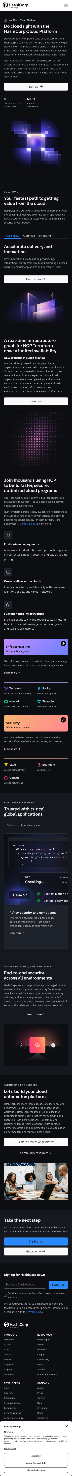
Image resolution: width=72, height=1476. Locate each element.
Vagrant (8, 1369)
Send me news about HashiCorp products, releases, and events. (37, 1295)
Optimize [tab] (29, 236)
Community (43, 1359)
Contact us (42, 1417)
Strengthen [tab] (46, 236)
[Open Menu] (66, 5)
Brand (40, 1412)
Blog (39, 1402)
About (40, 1387)
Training (41, 1369)
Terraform (9, 1339)
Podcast (41, 1364)
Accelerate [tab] (12, 236)
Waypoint (9, 1364)
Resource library (12, 1402)
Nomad (8, 1359)
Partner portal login (14, 1417)
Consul (7, 1354)
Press (40, 1392)
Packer (7, 1344)
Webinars (42, 1349)
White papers (44, 1339)
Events (40, 1344)
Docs (6, 1387)
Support (41, 1354)
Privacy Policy (34, 1311)
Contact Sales (27, 523)
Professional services (47, 1374)
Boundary (9, 1374)
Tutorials (8, 1392)
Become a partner (13, 1412)
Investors (42, 1407)
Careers (41, 1397)
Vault (6, 1349)
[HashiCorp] (15, 5)
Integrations (10, 1397)
